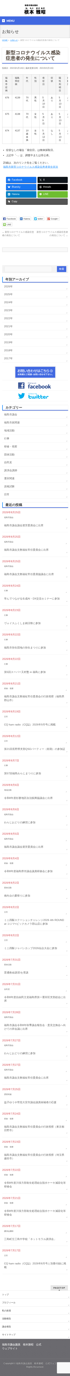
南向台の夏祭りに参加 (17, 895)
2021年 (8, 326)
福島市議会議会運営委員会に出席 (23, 525)
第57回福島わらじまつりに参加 (22, 773)
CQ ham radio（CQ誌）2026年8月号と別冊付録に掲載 (35, 1265)
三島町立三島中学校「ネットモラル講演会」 (30, 1239)
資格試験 (9, 486)
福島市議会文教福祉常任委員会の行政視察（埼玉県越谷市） (34, 1156)
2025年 (8, 294)
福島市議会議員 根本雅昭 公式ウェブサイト (39, 1363)
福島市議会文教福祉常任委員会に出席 (26, 549)
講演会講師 (10, 470)
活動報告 (6, 1318)
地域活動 (9, 430)
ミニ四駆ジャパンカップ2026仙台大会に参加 (30, 948)
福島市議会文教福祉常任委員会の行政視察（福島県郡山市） (34, 698)
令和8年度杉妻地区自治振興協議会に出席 (28, 797)
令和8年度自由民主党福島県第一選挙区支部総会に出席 (35, 999)
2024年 (8, 302)
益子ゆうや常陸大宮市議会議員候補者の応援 (30, 1102)
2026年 (8, 286)
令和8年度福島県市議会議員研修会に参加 (28, 871)
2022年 (8, 318)
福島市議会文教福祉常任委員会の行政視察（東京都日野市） (34, 1128)
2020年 (8, 334)
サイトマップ (8, 1334)
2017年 (8, 358)
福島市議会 (10, 414)
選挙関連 (9, 478)
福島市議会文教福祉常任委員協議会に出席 (29, 574)
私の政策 (6, 1310)
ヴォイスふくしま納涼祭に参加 (22, 623)
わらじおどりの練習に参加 (19, 822)
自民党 (8, 462)
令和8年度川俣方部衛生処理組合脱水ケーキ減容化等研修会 (35, 1184)
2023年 (8, 310)
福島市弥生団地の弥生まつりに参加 (25, 647)
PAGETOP (59, 1288)
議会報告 (6, 1326)
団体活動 (9, 454)
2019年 (8, 342)
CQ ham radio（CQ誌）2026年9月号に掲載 (30, 724)
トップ (5, 1294)
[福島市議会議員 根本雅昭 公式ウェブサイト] (35, 10)
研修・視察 (10, 446)
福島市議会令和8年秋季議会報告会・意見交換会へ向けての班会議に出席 (35, 1027)
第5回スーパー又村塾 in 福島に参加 (25, 671)
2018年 (8, 350)
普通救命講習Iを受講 (16, 972)
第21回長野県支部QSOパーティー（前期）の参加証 (34, 748)
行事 (6, 438)
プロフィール (8, 1302)
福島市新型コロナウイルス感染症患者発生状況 (30, 166)
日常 (6, 494)
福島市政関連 (12, 422)
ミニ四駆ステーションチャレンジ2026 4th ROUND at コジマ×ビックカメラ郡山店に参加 (34, 922)
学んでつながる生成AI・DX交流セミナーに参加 (32, 598)
